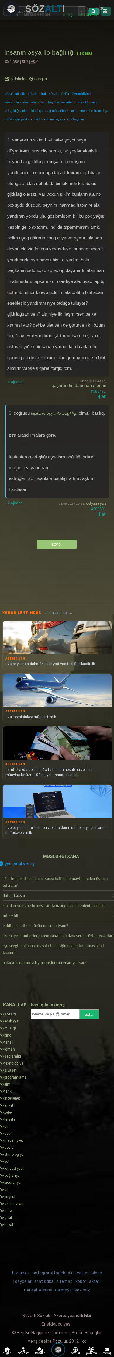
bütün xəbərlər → (58, 613)
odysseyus (96, 503)
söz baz (82, 1289)
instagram (42, 1272)
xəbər (80, 1281)
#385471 (98, 391)
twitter (82, 1272)
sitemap (64, 1281)
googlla (40, 79)
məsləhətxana (61, 856)
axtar (89, 1014)
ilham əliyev (54, 119)
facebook (63, 1272)
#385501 (98, 509)
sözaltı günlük (15, 93)
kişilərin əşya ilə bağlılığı (54, 413)
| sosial (84, 53)
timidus (38, 119)
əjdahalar (19, 79)
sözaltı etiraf (37, 93)
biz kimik (21, 1272)
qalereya (63, 1289)
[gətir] (94, 11)
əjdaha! (16, 382)
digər (101, 7)
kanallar (15, 1004)
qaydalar (23, 1281)
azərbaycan (75, 119)
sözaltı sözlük (59, 93)
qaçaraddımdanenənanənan (79, 385)
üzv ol (57, 544)
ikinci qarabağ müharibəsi (49, 111)
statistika (44, 1281)
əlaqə (97, 1272)
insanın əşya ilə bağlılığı (41, 52)
